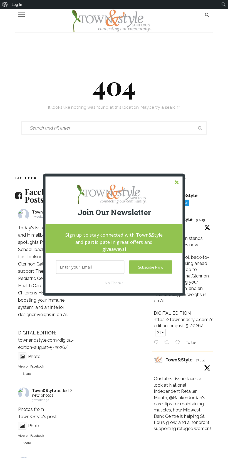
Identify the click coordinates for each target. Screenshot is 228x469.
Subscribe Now (150, 266)
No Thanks (114, 282)
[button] (114, 212)
